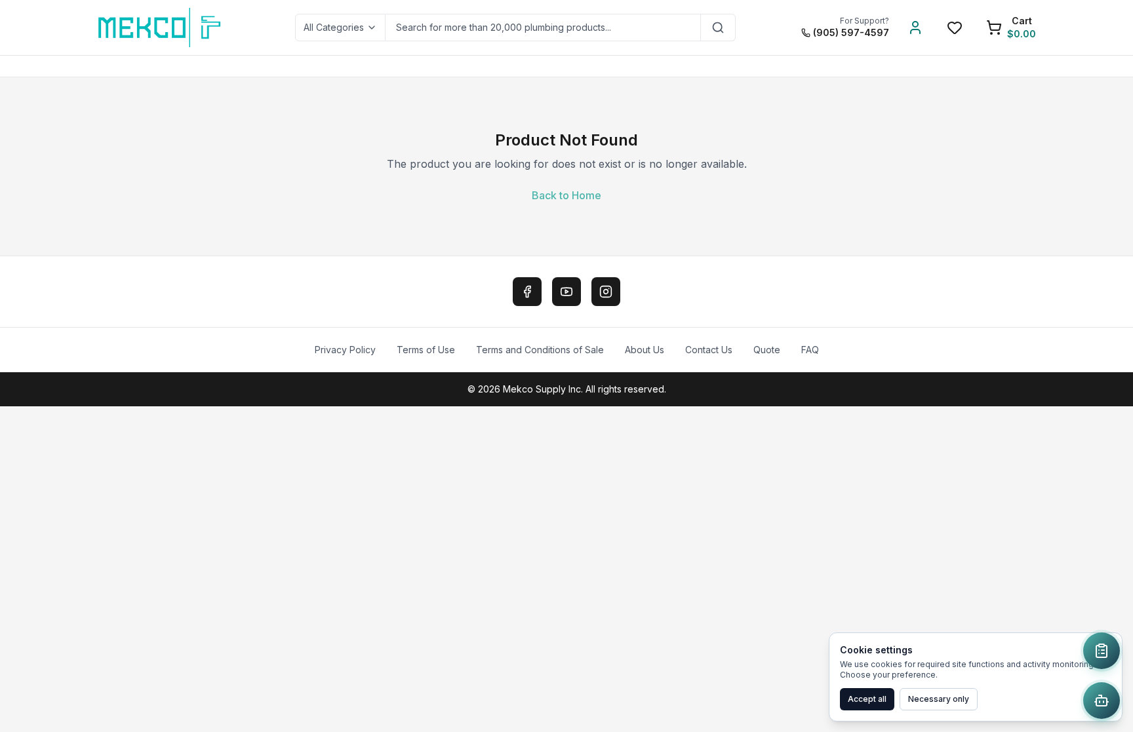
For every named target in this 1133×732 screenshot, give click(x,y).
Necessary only (938, 699)
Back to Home (566, 195)
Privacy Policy (345, 349)
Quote (766, 349)
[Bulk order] (1101, 650)
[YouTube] (566, 291)
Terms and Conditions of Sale (540, 349)
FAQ (810, 349)
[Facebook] (527, 291)
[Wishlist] (955, 27)
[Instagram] (605, 291)
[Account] (915, 27)
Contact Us (708, 349)
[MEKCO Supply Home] (160, 27)
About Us (644, 349)
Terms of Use (426, 349)
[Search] (718, 27)
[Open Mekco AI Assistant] (1101, 700)
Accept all (867, 699)
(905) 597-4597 (851, 32)
